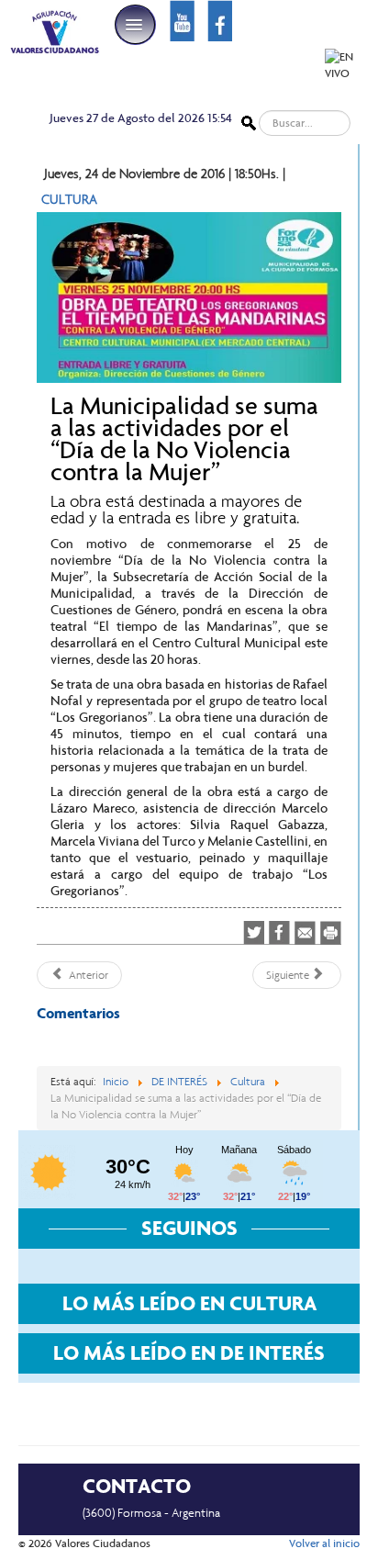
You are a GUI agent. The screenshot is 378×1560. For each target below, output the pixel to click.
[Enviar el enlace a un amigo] (305, 932)
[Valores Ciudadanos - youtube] (182, 19)
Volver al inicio (324, 1543)
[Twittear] (253, 933)
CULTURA (69, 199)
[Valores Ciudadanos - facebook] (219, 19)
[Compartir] (279, 933)
